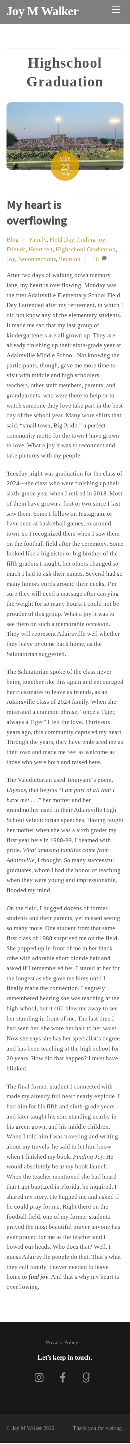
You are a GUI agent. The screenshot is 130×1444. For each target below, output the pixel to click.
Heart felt (41, 249)
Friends (16, 249)
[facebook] (64, 1377)
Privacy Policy (62, 1342)
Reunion (70, 259)
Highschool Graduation (86, 249)
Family (38, 239)
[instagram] (41, 1377)
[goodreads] (87, 1377)
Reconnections (37, 259)
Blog (12, 239)
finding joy (91, 239)
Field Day (61, 239)
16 (95, 259)
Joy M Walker (27, 1428)
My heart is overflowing (36, 212)
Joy (10, 259)
